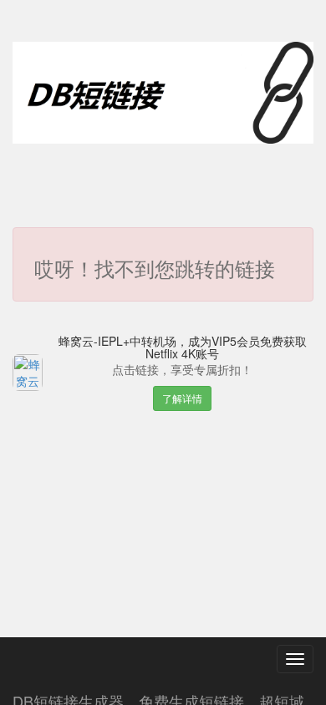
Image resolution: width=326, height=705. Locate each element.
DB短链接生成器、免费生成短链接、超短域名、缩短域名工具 (158, 697)
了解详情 (182, 398)
